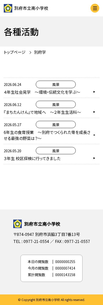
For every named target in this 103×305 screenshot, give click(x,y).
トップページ (15, 52)
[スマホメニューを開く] (95, 8)
